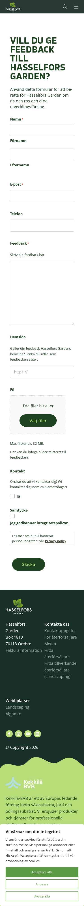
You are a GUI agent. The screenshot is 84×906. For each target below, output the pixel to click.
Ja (18, 496)
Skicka (28, 564)
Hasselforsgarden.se (20, 6)
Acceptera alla (42, 872)
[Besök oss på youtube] (28, 733)
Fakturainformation (24, 650)
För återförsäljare (60, 637)
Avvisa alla (42, 896)
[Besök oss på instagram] (18, 733)
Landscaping (17, 707)
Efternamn (19, 165)
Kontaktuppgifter (60, 630)
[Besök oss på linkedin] (37, 733)
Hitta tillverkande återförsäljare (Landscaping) (60, 669)
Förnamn (18, 140)
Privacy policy (55, 541)
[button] (65, 6)
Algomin (13, 713)
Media (50, 643)
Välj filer (38, 420)
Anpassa (42, 884)
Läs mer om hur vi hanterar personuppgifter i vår (39, 538)
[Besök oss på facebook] (9, 733)
